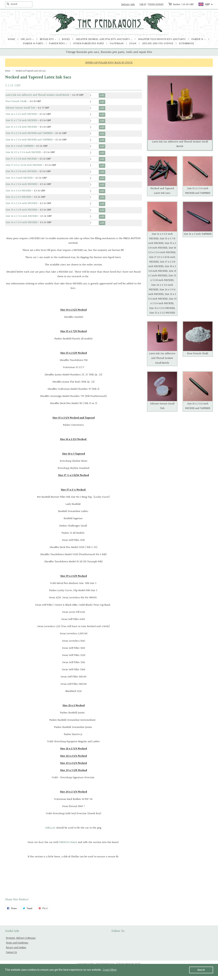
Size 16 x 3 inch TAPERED (19, 146)
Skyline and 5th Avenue (158, 44)
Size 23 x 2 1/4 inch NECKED (21, 203)
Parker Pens (57, 44)
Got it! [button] (201, 969)
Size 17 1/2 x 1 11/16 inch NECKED (24, 165)
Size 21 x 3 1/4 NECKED (18, 191)
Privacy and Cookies (16, 948)
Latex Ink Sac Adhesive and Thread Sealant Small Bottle (37, 95)
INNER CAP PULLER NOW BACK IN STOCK (109, 63)
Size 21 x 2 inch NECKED (19, 178)
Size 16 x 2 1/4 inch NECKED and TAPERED (29, 140)
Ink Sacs (26, 39)
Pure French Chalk (16, 101)
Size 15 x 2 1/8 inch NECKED (21, 127)
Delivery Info (128, 4)
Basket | (183, 4)
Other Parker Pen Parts (89, 44)
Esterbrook (186, 44)
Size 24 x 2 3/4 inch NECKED (21, 216)
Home (12, 39)
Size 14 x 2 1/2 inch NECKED (21, 114)
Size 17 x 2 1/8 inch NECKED (21, 159)
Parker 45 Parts (33, 44)
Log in (143, 4)
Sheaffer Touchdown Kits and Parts (162, 39)
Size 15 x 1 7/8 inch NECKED (21, 120)
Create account (156, 4)
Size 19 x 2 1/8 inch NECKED (21, 171)
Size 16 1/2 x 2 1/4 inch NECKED (23, 152)
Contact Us (11, 952)
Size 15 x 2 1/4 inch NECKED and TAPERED (29, 133)
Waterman (117, 44)
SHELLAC (50, 828)
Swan (133, 44)
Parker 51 (197, 39)
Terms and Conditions (17, 943)
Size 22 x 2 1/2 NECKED (18, 197)
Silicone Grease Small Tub (20, 108)
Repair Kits (47, 39)
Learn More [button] (110, 969)
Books (66, 39)
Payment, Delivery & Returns (21, 938)
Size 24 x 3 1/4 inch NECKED (21, 222)
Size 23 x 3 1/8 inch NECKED (21, 210)
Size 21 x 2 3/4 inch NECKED (21, 184)
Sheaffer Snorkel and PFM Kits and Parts (103, 39)
